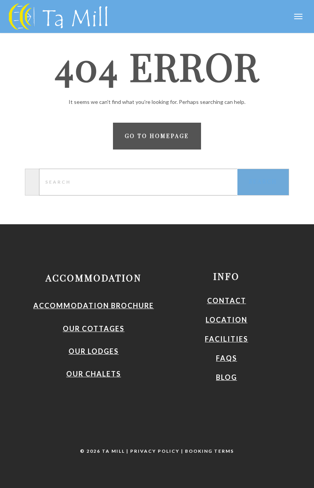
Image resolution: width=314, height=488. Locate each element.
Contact (226, 300)
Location (226, 319)
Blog (226, 377)
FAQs (226, 358)
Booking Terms (209, 451)
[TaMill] (55, 15)
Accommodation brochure (93, 305)
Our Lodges (94, 351)
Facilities (226, 339)
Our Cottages (93, 328)
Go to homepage (157, 136)
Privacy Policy (155, 451)
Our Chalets (93, 374)
